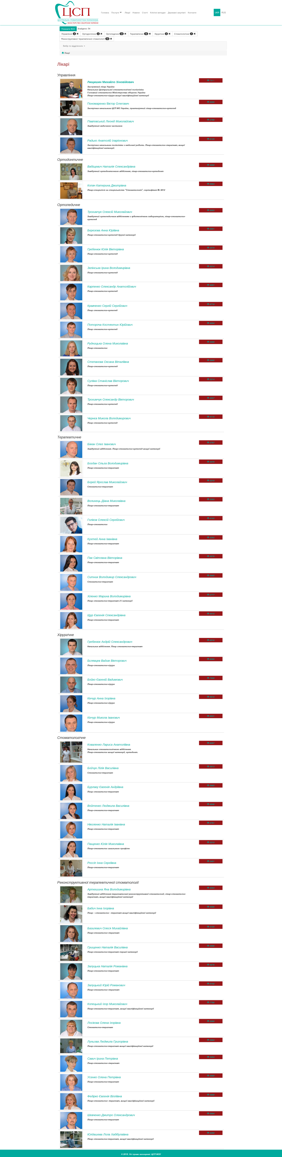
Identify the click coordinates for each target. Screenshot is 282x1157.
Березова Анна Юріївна (103, 230)
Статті (145, 12)
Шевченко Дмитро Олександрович (111, 1115)
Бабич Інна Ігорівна (100, 908)
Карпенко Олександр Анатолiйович (111, 286)
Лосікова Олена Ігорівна (104, 1022)
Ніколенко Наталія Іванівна (106, 824)
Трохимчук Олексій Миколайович (109, 212)
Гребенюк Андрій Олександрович (109, 641)
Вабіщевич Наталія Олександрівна (111, 166)
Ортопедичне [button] (114, 33)
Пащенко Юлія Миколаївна (105, 844)
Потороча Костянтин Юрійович (109, 324)
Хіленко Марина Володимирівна (109, 596)
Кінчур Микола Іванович (103, 717)
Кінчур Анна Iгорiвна (101, 698)
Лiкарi (127, 12)
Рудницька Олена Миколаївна (107, 343)
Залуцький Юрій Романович (106, 985)
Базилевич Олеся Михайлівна (107, 928)
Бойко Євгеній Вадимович (105, 679)
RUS (223, 12)
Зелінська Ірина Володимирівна (108, 268)
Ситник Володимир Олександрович (111, 577)
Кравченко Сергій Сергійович (107, 305)
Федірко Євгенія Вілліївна (104, 1096)
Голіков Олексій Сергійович (106, 519)
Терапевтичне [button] (138, 33)
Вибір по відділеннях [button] (73, 45)
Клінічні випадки (158, 12)
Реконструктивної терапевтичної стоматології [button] (84, 38)
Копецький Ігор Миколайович (107, 1004)
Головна (105, 12)
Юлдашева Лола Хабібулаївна (107, 1134)
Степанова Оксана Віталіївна (108, 361)
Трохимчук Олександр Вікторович (110, 399)
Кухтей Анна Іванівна (102, 539)
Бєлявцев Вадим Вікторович (106, 660)
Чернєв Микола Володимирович (109, 418)
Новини (136, 12)
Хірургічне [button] (161, 33)
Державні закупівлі (177, 12)
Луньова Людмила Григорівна (107, 1041)
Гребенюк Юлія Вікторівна (105, 249)
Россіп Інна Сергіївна (101, 862)
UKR (217, 12)
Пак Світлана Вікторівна (104, 557)
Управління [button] (68, 33)
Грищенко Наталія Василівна (107, 947)
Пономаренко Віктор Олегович (108, 103)
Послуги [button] (115, 12)
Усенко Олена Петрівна (104, 1077)
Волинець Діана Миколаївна (106, 501)
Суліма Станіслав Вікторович (108, 381)
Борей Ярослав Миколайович (107, 482)
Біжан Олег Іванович (101, 444)
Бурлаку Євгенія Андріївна (105, 787)
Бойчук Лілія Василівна (103, 768)
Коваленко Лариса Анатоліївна (108, 744)
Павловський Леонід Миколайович (110, 121)
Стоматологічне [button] (183, 33)
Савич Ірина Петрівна (102, 1058)
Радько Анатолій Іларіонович (107, 140)
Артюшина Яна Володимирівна (109, 889)
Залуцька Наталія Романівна (107, 966)
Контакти (192, 12)
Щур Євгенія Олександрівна (106, 615)
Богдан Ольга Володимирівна (107, 463)
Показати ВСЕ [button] (68, 28)
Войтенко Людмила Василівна (108, 805)
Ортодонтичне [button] (90, 33)
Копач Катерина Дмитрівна (106, 185)
